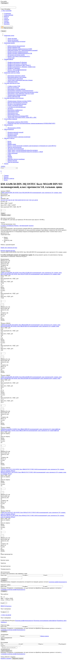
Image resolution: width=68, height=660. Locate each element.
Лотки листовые (12, 38)
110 (33, 200)
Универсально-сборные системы (16, 95)
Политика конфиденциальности (24, 620)
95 (24, 200)
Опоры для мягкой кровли (15, 105)
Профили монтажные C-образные (17, 63)
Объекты (6, 19)
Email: (45, 575)
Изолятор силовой (12, 133)
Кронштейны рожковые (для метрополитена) (20, 90)
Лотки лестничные (12, 40)
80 (17, 200)
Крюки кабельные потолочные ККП (17, 116)
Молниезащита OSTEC (14, 128)
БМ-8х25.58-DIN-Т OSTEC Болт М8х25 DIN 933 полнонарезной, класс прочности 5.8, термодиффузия (30, 430)
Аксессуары (10, 58)
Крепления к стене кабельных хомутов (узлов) (20, 93)
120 (35, 200)
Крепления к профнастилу (15, 110)
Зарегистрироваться (6, 650)
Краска (6, 163)
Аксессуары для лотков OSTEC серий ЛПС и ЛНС (21, 117)
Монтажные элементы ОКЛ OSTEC (17, 122)
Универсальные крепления (15, 78)
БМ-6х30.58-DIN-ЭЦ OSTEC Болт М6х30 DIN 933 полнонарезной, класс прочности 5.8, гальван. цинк (30, 326)
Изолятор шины (12, 135)
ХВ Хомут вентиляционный (15, 148)
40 (9, 200)
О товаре (3, 225)
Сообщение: (4, 578)
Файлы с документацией (21, 225)
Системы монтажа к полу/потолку (14, 98)
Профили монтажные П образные (17, 62)
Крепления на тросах (13, 114)
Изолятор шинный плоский (15, 132)
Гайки (9, 154)
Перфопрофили (8, 59)
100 (19, 200)
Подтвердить (4, 3)
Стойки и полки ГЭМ (13, 86)
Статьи (6, 18)
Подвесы (10, 108)
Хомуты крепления (12, 162)
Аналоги (31, 225)
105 (13, 200)
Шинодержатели (9, 129)
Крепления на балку (13, 111)
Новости (6, 16)
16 (1, 200)
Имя (2, 644)
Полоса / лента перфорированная (16, 69)
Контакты (7, 24)
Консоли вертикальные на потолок (17, 102)
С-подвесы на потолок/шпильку (16, 107)
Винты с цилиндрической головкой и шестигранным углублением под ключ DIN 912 (31, 145)
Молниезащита (8, 125)
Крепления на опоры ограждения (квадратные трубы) (22, 92)
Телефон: (25, 575)
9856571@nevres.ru (6, 606)
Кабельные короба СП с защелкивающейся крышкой (22, 50)
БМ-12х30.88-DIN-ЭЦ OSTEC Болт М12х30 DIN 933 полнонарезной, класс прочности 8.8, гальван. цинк (30, 378)
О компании (7, 13)
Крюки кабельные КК (13, 96)
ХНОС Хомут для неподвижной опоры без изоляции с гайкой (25, 151)
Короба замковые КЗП (13, 47)
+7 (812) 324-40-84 (6, 615)
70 (15, 200)
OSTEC (3, 166)
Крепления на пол (12, 113)
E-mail (2, 636)
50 (22, 200)
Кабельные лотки (9, 35)
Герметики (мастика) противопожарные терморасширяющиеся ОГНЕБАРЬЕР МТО (31, 123)
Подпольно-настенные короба (16, 55)
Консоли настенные (13, 87)
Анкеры (9, 157)
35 (8, 200)
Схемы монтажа (8, 15)
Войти (2, 639)
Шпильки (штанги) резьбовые (16, 159)
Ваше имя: (4, 575)
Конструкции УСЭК (13, 71)
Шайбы (9, 156)
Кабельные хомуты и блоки (12, 72)
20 (3, 200)
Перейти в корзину (6, 658)
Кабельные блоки (12, 81)
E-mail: (45, 586)
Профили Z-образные (13, 68)
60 (37, 200)
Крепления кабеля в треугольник (16, 77)
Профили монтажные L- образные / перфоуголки (21, 66)
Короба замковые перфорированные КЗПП (19, 49)
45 (11, 200)
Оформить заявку (5, 215)
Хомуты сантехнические (14, 147)
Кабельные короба (9, 43)
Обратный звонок (7, 27)
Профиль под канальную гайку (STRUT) (19, 65)
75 (29, 200)
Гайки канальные (12, 153)
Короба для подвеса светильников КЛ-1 (18, 56)
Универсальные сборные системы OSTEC (19, 101)
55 (26, 200)
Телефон (25, 586)
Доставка (6, 22)
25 (4, 200)
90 (21, 200)
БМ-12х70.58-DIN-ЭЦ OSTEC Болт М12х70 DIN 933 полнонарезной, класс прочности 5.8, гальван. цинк (30, 274)
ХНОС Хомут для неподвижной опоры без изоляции (22, 150)
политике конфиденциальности (58, 582)
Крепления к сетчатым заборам (16, 89)
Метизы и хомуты (9, 138)
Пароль (22, 636)
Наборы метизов (12, 160)
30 (6, 200)
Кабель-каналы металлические (16, 46)
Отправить (4, 580)
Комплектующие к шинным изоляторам (18, 136)
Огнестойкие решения (10, 119)
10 (1, 197)
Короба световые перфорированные (17, 52)
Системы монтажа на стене (12, 83)
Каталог (3, 31)
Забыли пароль (44, 636)
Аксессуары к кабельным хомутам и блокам (20, 80)
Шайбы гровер (11, 144)
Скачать (6, 21)
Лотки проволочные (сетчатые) (16, 41)
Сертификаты (10, 225)
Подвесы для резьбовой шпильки (16, 104)
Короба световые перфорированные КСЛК (19, 53)
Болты (9, 141)
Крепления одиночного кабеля (16, 75)
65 (27, 200)
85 (31, 200)
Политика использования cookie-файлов (45, 620)
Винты (9, 142)
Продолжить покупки (17, 658)
